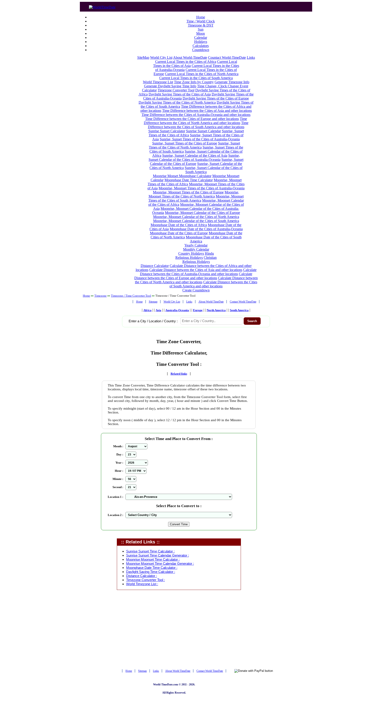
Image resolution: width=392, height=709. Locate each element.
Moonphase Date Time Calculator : (151, 568)
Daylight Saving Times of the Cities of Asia (180, 94)
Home (200, 17)
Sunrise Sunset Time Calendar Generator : (157, 555)
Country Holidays (191, 253)
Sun (200, 29)
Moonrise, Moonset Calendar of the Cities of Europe (202, 213)
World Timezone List (158, 82)
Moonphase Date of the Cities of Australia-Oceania (206, 229)
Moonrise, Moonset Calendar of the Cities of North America (196, 217)
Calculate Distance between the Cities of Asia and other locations (195, 270)
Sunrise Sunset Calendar (203, 131)
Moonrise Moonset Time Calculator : (153, 559)
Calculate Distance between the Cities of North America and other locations (196, 280)
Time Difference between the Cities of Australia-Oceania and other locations (196, 115)
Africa (147, 310)
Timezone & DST (200, 25)
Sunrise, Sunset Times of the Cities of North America (194, 145)
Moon (200, 33)
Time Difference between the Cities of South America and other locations (198, 125)
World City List (161, 57)
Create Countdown (196, 290)
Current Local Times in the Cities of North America (201, 74)
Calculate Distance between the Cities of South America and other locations (213, 284)
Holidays (200, 42)
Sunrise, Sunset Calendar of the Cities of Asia (194, 155)
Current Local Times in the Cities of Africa (185, 62)
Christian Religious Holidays (199, 260)
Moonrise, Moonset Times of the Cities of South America (196, 198)
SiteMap (143, 57)
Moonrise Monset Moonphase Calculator (182, 176)
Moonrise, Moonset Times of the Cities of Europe (188, 192)
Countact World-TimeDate (227, 57)
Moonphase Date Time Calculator (188, 180)
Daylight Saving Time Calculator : (150, 572)
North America (216, 310)
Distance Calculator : (141, 576)
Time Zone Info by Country (194, 82)
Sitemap (153, 301)
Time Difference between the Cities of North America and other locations (195, 121)
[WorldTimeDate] (102, 6)
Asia (158, 310)
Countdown (200, 50)
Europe (198, 310)
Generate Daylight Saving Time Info (170, 86)
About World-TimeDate (190, 57)
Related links (179, 373)
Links (251, 57)
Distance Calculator (155, 266)
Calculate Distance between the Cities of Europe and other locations (193, 276)
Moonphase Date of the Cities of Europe (179, 233)
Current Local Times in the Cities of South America (196, 78)
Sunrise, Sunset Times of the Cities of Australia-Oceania (200, 139)
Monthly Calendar (196, 249)
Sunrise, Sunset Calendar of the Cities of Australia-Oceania (194, 157)
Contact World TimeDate (243, 301)
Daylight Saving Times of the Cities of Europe (216, 98)
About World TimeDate (211, 301)
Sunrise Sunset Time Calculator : (150, 551)
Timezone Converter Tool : (145, 580)
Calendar (200, 37)
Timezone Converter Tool (176, 90)
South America (239, 310)
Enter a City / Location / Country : (153, 321)
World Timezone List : (142, 584)
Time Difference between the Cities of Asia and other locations (207, 110)
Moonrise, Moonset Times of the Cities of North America (194, 194)
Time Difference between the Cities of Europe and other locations (192, 119)
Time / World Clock (200, 21)
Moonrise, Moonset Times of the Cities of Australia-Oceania (202, 188)
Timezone (100, 295)
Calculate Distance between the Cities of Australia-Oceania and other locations (198, 272)
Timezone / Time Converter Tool (131, 295)
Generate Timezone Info (232, 82)
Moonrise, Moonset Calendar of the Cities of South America (196, 221)
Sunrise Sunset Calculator (166, 131)
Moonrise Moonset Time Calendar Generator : (160, 563)
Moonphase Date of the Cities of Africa (179, 225)
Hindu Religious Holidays (194, 255)
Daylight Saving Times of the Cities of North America (177, 102)
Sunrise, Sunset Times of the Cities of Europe (184, 143)
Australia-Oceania (177, 310)
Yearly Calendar (196, 245)
